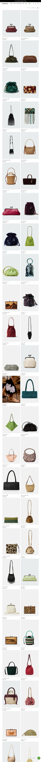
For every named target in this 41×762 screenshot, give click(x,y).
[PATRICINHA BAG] (11, 145)
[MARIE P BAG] (11, 267)
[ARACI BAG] (30, 633)
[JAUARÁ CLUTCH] (11, 541)
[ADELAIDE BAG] (30, 419)
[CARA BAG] (11, 389)
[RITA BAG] (11, 236)
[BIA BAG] (30, 694)
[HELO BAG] (11, 633)
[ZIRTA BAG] (11, 572)
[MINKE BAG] (11, 114)
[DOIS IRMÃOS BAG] (11, 297)
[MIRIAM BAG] (11, 206)
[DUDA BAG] (30, 389)
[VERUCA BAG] (30, 175)
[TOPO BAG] (30, 236)
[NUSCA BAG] (30, 663)
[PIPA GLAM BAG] (30, 480)
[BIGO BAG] (11, 23)
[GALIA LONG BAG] (30, 267)
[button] (30, 3)
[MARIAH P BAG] (11, 450)
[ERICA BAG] (30, 53)
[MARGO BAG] (11, 419)
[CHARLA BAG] (11, 175)
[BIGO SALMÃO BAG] (30, 23)
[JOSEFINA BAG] (11, 84)
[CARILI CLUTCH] (11, 511)
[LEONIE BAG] (11, 328)
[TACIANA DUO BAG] (11, 694)
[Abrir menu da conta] (36, 4)
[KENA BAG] (30, 572)
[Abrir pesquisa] (33, 4)
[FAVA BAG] (30, 297)
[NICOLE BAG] (30, 206)
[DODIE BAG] (11, 480)
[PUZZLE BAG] (30, 84)
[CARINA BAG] (30, 358)
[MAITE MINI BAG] (30, 145)
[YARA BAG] (30, 602)
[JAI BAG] (30, 328)
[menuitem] (26, 4)
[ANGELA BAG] (11, 724)
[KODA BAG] (11, 602)
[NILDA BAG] (30, 450)
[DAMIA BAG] (11, 53)
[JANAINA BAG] (30, 511)
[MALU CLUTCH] (30, 724)
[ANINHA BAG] (11, 358)
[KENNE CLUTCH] (30, 114)
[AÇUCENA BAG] (11, 663)
